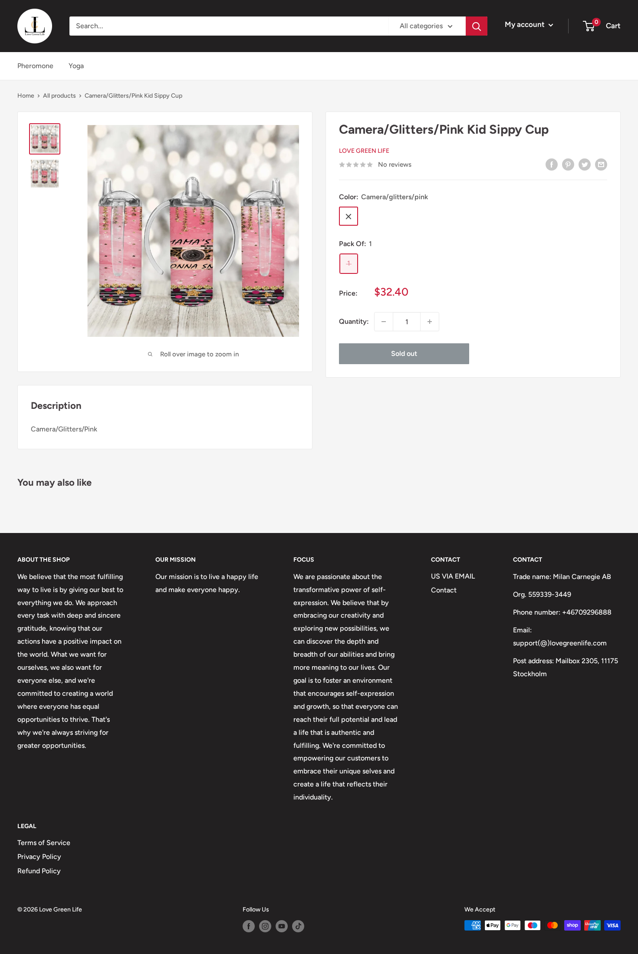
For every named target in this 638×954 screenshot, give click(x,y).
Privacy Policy (39, 856)
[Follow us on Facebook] (249, 926)
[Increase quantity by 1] (430, 322)
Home (25, 95)
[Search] (476, 26)
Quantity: (354, 321)
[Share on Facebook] (552, 164)
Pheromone (35, 66)
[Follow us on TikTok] (298, 926)
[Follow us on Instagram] (265, 926)
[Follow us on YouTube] (282, 926)
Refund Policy (39, 871)
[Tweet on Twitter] (585, 164)
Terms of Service (43, 843)
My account (525, 24)
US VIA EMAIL (453, 576)
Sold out (404, 353)
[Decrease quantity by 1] (384, 322)
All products (59, 95)
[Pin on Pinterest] (568, 164)
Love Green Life (364, 151)
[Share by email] (601, 164)
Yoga (76, 66)
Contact (444, 590)
